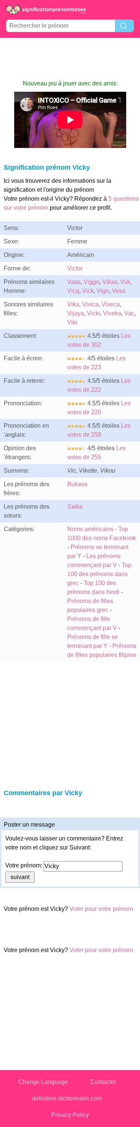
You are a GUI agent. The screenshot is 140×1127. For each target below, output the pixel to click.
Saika (75, 506)
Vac (129, 313)
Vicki (93, 313)
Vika (73, 304)
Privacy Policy (70, 1115)
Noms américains (90, 529)
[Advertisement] (70, 58)
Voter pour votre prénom (101, 909)
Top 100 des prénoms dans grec (99, 574)
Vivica (90, 304)
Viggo (91, 282)
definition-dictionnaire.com (67, 1098)
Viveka (112, 313)
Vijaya (75, 313)
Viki (72, 322)
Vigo (103, 291)
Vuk (125, 282)
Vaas (74, 282)
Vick (88, 291)
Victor (75, 268)
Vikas (109, 282)
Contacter (103, 1082)
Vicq (73, 291)
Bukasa (77, 484)
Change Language (43, 1082)
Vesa (118, 291)
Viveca (111, 304)
